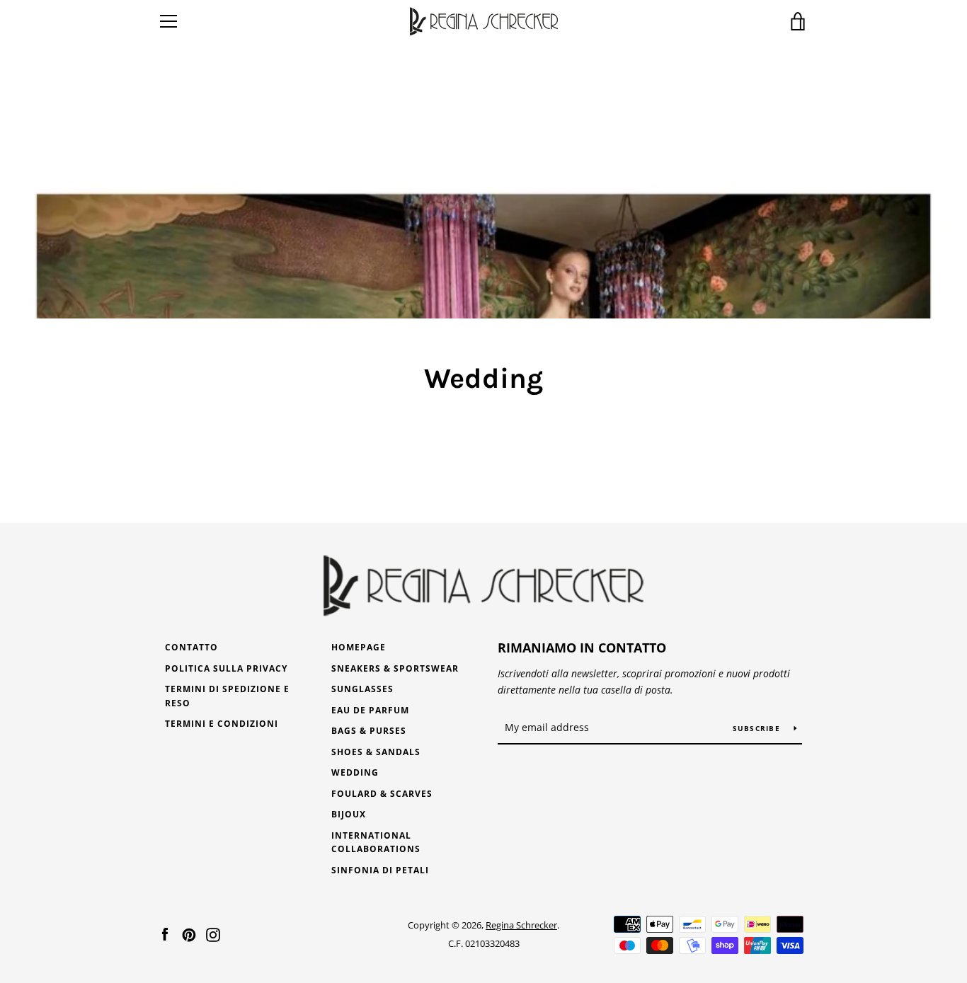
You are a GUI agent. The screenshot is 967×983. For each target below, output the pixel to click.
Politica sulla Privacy (226, 668)
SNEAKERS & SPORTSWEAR (395, 668)
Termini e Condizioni (221, 724)
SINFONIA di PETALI (380, 870)
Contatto (191, 647)
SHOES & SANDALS (375, 752)
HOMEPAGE (358, 647)
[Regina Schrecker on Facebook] (165, 933)
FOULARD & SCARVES (382, 794)
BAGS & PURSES (368, 731)
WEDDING (355, 772)
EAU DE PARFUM (370, 710)
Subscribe (758, 728)
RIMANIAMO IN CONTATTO (582, 647)
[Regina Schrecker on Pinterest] (189, 933)
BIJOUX (348, 814)
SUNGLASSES (362, 689)
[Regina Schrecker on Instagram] (213, 933)
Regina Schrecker (521, 925)
